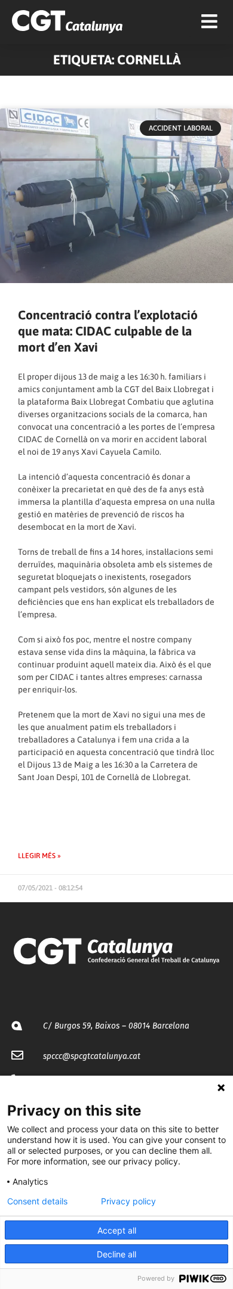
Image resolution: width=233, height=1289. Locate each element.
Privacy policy (128, 1201)
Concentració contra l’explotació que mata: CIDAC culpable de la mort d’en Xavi (108, 331)
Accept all (116, 1230)
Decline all (116, 1254)
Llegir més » (39, 856)
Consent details (37, 1201)
